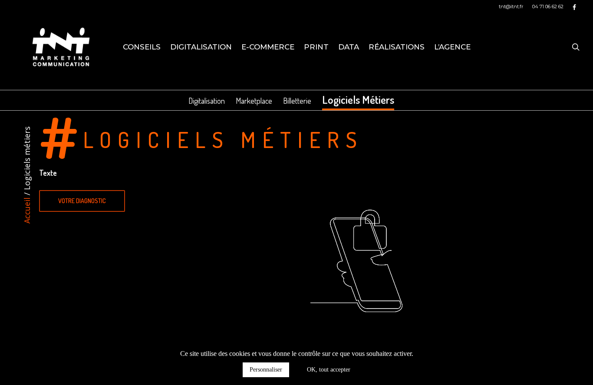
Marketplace (254, 100)
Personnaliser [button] (266, 369)
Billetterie (297, 100)
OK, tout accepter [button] (328, 369)
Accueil (27, 210)
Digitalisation (206, 100)
